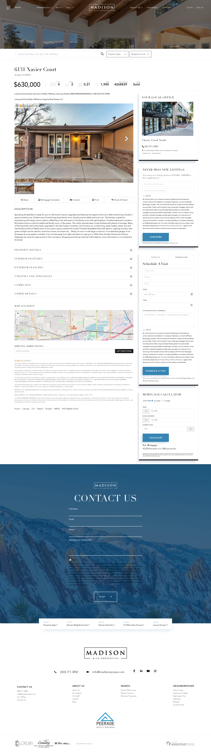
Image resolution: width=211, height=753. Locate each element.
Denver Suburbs (106, 625)
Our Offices (21, 697)
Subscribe (156, 237)
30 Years (156, 401)
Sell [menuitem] (69, 8)
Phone (71, 529)
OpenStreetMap (120, 339)
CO (33, 408)
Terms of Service (148, 381)
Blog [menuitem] (74, 702)
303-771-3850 (151, 146)
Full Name (73, 509)
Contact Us (146, 153)
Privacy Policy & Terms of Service (171, 226)
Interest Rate (148, 425)
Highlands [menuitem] (177, 699)
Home (17, 408)
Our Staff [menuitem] (75, 696)
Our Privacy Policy (84, 744)
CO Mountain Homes (133, 625)
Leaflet (111, 339)
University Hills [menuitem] (178, 705)
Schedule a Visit (181, 257)
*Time (145, 300)
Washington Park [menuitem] (179, 696)
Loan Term (147, 401)
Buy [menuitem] (58, 8)
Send (102, 596)
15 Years (166, 401)
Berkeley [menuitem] (176, 702)
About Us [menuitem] (135, 8)
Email (71, 519)
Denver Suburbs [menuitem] (127, 693)
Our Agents (156, 153)
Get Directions (124, 351)
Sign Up (199, 8)
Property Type (49, 625)
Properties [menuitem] (43, 8)
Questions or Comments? (80, 540)
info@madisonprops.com (108, 672)
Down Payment (148, 416)
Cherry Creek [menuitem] (178, 690)
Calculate (155, 437)
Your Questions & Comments (154, 311)
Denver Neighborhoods (77, 625)
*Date (145, 290)
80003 (57, 408)
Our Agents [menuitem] (77, 693)
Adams (40, 408)
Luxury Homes (159, 625)
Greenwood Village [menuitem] (180, 693)
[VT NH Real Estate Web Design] (180, 743)
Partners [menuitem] (152, 8)
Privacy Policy (186, 378)
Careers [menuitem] (75, 699)
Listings (25, 408)
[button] (102, 54)
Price (145, 407)
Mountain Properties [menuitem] (129, 696)
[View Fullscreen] (18, 322)
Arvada (49, 408)
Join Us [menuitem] (166, 8)
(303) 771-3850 (69, 672)
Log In (190, 8)
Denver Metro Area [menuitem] (128, 690)
